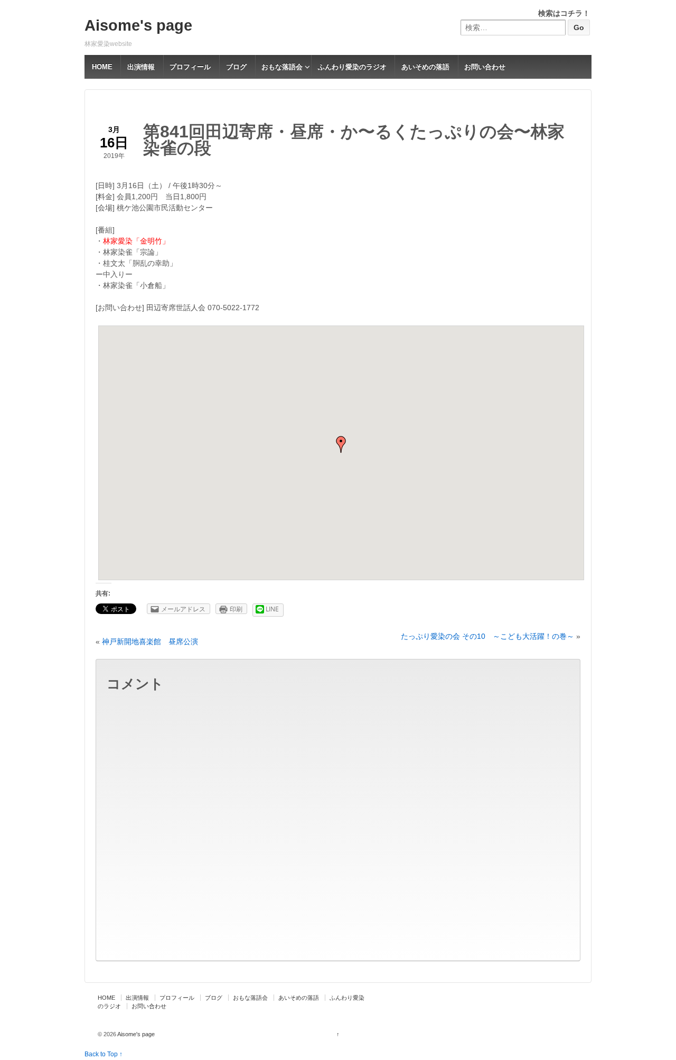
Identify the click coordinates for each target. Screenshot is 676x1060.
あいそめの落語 (425, 67)
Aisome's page (138, 25)
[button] (341, 444)
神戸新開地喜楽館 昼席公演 (150, 641)
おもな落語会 (282, 67)
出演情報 (141, 67)
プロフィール (190, 67)
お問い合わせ (484, 67)
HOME (102, 67)
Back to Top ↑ (103, 1054)
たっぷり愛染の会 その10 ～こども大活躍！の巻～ (487, 636)
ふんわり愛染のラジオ (352, 67)
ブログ (236, 67)
